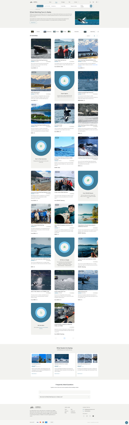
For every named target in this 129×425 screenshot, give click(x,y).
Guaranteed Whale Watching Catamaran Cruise (40, 192)
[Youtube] (93, 416)
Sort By (88, 35)
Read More (33, 22)
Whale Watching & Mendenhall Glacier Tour (87, 60)
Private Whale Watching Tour (60, 60)
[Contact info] (79, 2)
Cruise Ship (63, 6)
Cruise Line (53, 6)
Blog (65, 412)
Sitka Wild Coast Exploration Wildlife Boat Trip (40, 259)
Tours (34, 9)
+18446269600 (87, 411)
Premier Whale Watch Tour (60, 291)
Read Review (34, 373)
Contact (75, 2)
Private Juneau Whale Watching (61, 192)
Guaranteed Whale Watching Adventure (39, 60)
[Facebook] (84, 416)
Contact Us (73, 411)
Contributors (73, 412)
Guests (82, 5)
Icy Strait (34, 39)
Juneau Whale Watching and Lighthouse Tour (40, 125)
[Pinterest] (90, 416)
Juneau (57, 39)
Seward (57, 104)
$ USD (52, 422)
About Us (66, 411)
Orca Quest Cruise (58, 125)
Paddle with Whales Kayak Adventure (85, 92)
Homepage (31, 9)
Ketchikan (34, 271)
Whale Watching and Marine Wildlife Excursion (87, 125)
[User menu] (97, 2)
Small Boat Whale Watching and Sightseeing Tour (88, 158)
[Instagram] (87, 416)
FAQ (71, 409)
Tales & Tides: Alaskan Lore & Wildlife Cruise (40, 291)
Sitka (80, 104)
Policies (88, 422)
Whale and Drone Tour (82, 291)
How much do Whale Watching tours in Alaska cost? (51, 396)
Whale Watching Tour (35, 92)
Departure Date (74, 6)
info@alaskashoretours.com (89, 409)
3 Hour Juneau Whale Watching (37, 225)
